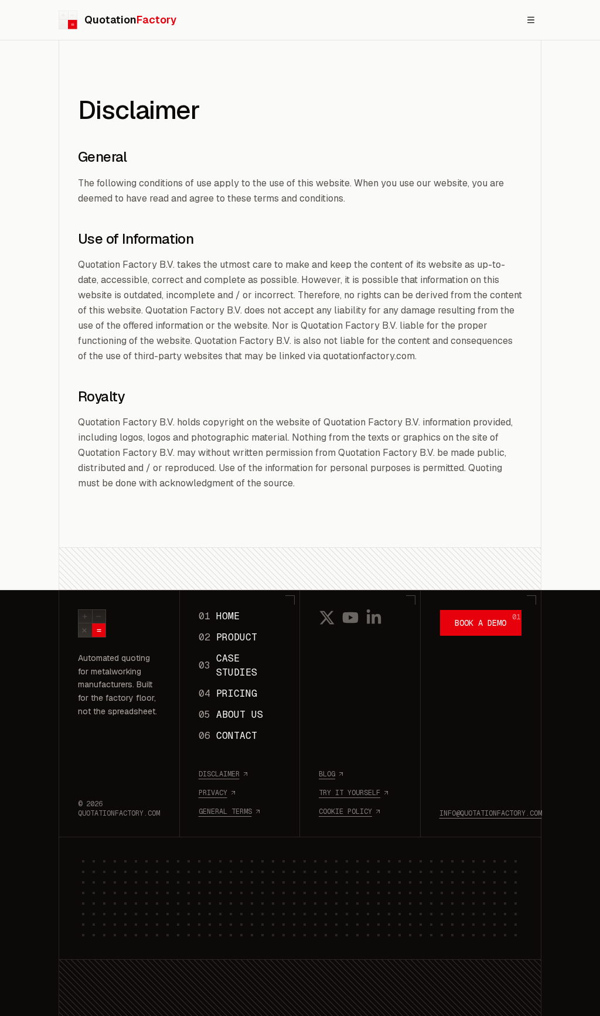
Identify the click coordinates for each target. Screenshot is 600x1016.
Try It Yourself (349, 792)
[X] (327, 617)
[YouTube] (350, 617)
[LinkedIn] (374, 617)
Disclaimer (219, 774)
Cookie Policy (345, 811)
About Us (231, 714)
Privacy (213, 792)
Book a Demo (487, 620)
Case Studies (228, 665)
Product (228, 637)
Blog (327, 774)
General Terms (225, 811)
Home (219, 616)
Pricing (228, 693)
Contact (228, 735)
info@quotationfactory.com (481, 813)
